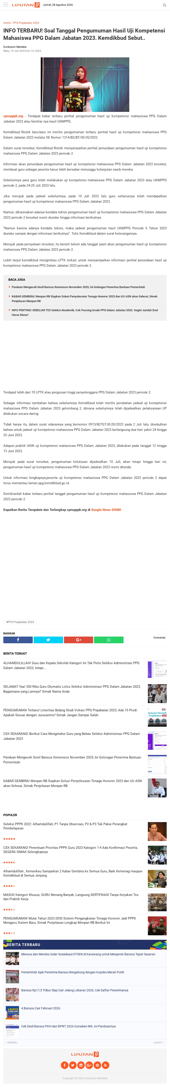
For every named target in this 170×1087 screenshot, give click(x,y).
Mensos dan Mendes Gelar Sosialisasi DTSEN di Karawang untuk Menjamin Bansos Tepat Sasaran (88, 954)
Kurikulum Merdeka (96, 1078)
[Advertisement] (85, 358)
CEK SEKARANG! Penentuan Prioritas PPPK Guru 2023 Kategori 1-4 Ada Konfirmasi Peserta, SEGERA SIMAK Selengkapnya (70, 850)
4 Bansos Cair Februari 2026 (40, 1008)
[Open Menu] (5, 5)
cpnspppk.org (13, 116)
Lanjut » (158, 1042)
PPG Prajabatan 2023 (26, 22)
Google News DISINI (106, 510)
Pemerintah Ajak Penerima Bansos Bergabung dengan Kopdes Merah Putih (72, 972)
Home (7, 22)
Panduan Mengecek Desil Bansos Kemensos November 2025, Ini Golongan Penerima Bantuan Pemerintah (78, 287)
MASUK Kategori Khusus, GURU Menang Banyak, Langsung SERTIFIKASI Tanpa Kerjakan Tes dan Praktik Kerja (71, 897)
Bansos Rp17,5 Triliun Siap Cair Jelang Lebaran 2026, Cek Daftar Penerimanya (74, 990)
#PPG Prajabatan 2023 (20, 622)
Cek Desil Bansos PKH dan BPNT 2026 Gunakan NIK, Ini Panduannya (68, 1026)
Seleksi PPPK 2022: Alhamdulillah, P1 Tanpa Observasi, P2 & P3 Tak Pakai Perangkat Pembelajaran (65, 826)
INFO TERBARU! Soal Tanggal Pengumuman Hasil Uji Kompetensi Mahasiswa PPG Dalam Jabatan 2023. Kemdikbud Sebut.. (84, 34)
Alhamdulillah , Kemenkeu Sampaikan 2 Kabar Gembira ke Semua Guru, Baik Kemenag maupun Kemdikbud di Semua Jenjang (72, 873)
